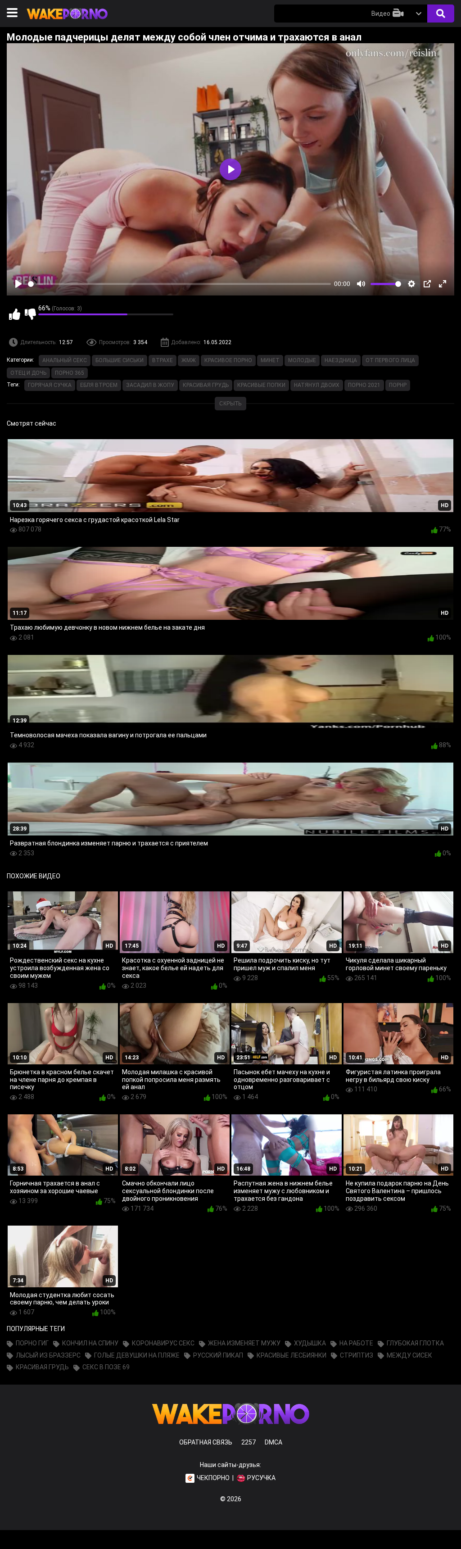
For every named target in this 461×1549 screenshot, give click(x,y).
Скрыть (230, 403)
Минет (270, 360)
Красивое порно (228, 360)
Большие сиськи (119, 360)
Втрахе (162, 360)
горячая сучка (50, 385)
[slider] (179, 284)
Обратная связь (205, 1442)
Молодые (302, 360)
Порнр (398, 385)
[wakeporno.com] (67, 21)
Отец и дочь (28, 373)
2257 (248, 1442)
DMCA (273, 1442)
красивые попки (261, 385)
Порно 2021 (364, 385)
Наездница (341, 360)
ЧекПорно (213, 1477)
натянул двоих (316, 385)
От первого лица (390, 360)
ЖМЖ (188, 360)
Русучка (261, 1477)
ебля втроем (99, 385)
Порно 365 (69, 373)
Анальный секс (64, 360)
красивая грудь (206, 385)
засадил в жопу (150, 385)
